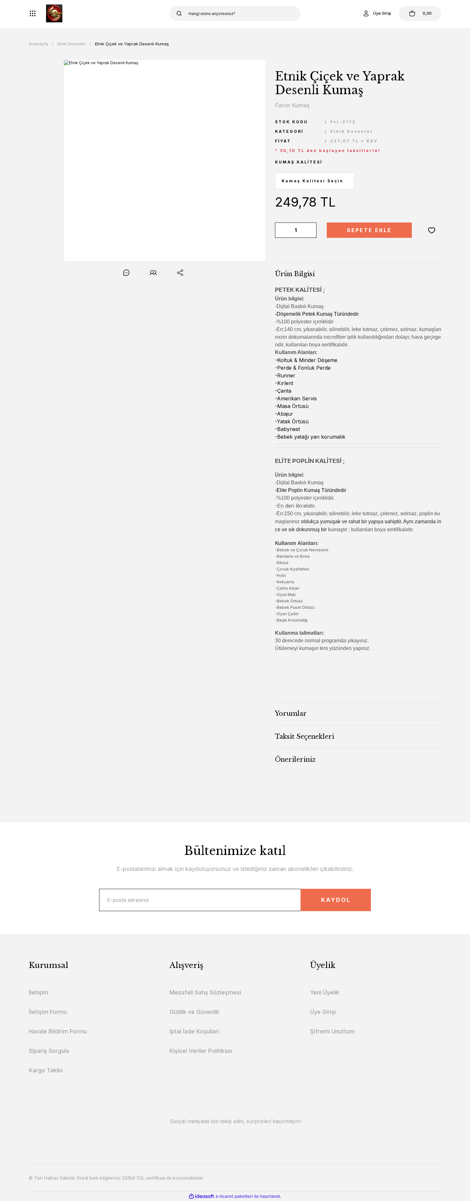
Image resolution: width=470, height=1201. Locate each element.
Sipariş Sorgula (49, 1050)
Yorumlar (291, 713)
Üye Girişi (323, 1011)
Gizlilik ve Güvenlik (194, 1011)
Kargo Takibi (46, 1070)
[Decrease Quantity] (281, 230)
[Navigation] (32, 13)
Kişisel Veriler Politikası (200, 1050)
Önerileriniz (295, 759)
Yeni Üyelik (324, 992)
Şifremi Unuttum (332, 1031)
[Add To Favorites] (431, 230)
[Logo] (54, 13)
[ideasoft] (201, 1196)
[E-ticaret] (234, 1196)
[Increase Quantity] (310, 230)
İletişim (38, 992)
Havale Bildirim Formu (58, 1031)
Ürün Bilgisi (295, 274)
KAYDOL (336, 899)
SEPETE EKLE (369, 230)
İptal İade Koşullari (194, 1031)
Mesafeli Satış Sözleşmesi (205, 992)
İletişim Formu (48, 1011)
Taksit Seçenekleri (304, 736)
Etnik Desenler (351, 131)
